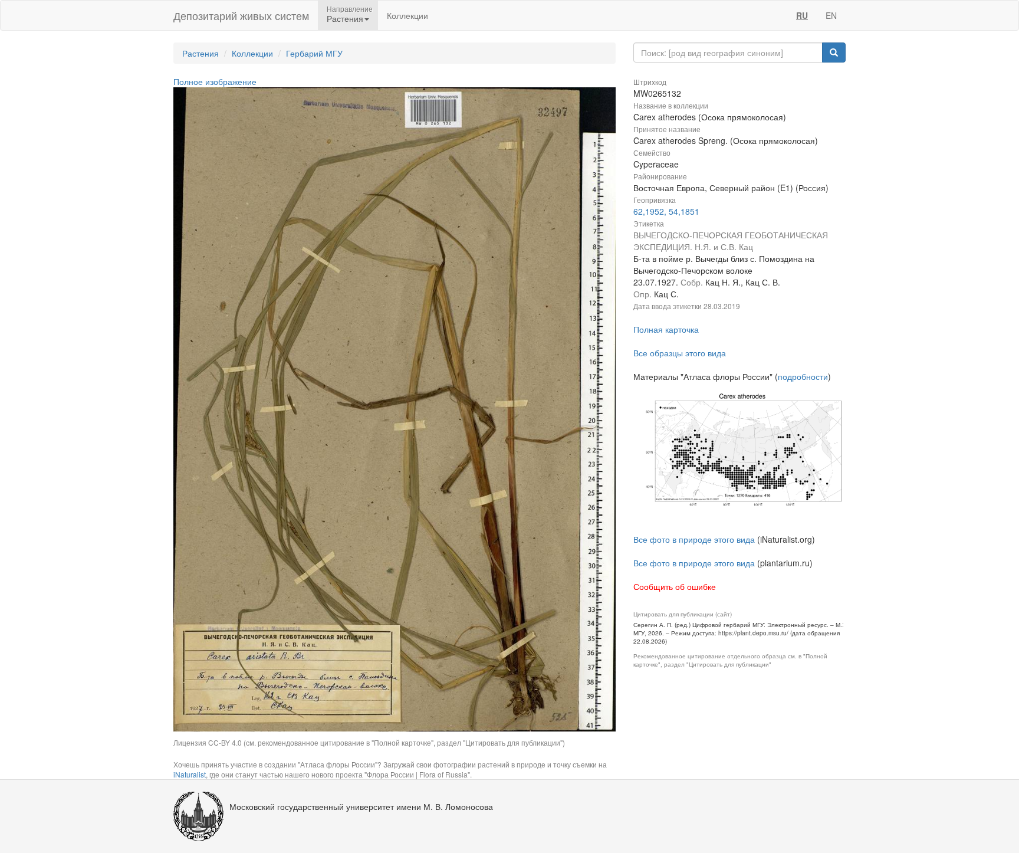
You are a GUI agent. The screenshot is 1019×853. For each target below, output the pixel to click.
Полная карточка (666, 329)
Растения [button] (345, 18)
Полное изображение (215, 81)
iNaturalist (189, 774)
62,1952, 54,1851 (666, 211)
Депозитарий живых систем (241, 15)
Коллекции (407, 15)
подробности (803, 376)
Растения (200, 53)
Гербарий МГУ (314, 53)
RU (802, 15)
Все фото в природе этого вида (694, 539)
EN (831, 15)
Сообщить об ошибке (674, 586)
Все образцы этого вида (679, 353)
